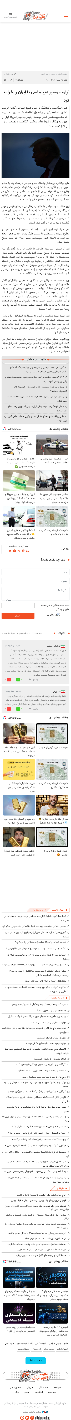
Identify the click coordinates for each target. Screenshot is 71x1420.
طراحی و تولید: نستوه (32, 1412)
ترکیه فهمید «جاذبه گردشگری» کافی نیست (46, 1043)
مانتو (66, 1343)
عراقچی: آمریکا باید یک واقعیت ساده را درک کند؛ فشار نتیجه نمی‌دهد (34, 1145)
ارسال (18, 616)
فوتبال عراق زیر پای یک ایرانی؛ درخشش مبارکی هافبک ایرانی (38, 1200)
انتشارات (39, 1392)
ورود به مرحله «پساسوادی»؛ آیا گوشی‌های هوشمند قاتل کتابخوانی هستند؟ (40, 389)
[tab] (59, 910)
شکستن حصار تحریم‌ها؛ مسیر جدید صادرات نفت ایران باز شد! (37, 1126)
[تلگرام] (22, 1418)
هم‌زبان (30, 1387)
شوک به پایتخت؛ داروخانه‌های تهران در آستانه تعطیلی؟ (41, 1071)
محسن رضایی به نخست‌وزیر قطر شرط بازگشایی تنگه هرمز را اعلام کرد (34, 926)
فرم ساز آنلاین (40, 1343)
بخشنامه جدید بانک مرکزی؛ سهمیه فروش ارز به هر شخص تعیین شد (34, 1171)
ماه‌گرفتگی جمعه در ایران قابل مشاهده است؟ (45, 981)
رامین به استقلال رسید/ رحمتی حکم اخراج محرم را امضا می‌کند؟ (37, 1133)
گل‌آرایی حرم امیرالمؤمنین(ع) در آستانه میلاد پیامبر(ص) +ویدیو (37, 1091)
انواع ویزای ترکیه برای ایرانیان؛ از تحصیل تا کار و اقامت (41, 1195)
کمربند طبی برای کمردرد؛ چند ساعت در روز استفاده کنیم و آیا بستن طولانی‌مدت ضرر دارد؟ (37, 1207)
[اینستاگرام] (32, 1418)
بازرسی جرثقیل (55, 1343)
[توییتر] (27, 1418)
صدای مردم (15, 1387)
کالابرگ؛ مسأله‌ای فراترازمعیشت (51, 1038)
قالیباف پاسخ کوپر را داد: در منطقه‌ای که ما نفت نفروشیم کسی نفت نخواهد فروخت (37, 1051)
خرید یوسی (9, 1343)
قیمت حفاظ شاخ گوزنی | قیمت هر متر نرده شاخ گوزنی (41, 1250)
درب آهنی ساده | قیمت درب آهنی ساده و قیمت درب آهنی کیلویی (36, 1244)
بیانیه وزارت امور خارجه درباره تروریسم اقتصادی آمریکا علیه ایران (37, 1016)
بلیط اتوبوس (23, 1349)
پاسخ (35, 679)
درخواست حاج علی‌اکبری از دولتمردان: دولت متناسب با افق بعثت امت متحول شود (35, 1030)
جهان (52, 74)
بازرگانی (60, 1188)
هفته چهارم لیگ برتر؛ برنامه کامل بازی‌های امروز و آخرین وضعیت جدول (38, 1109)
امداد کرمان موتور (24, 1343)
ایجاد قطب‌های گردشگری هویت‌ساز (50, 1059)
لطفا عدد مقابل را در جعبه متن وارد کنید (55, 607)
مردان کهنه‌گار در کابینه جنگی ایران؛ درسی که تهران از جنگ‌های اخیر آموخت (37, 409)
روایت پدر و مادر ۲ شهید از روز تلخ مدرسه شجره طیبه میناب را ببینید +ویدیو (36, 1084)
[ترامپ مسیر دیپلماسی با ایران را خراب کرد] (35, 155)
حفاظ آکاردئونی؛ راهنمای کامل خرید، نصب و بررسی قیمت (39, 1255)
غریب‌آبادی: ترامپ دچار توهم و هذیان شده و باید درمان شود (38, 1004)
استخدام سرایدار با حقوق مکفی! (51, 1011)
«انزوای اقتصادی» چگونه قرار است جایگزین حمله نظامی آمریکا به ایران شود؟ (35, 419)
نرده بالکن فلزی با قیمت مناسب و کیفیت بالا (45, 1238)
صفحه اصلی (62, 74)
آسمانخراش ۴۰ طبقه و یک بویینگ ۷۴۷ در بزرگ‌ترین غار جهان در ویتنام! (38, 957)
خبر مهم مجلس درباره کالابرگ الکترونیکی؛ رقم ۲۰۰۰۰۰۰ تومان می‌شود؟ (34, 965)
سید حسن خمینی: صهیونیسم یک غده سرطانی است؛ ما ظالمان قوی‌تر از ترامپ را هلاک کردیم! (38, 1164)
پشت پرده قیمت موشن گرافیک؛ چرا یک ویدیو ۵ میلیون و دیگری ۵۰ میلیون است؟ (37, 1225)
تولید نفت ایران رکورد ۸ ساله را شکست (48, 1022)
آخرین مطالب (57, 998)
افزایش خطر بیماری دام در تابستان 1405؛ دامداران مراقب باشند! (37, 1233)
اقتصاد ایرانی (62, 1349)
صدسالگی (43, 1387)
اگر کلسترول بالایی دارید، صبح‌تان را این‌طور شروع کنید (41, 1064)
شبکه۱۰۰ (57, 1387)
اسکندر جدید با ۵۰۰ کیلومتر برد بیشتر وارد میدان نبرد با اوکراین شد (35, 948)
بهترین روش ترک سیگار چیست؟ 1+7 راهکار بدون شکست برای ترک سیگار (37, 1216)
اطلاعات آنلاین (35, 15)
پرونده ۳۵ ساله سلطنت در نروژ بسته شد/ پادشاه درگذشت (39, 1139)
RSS (17, 1392)
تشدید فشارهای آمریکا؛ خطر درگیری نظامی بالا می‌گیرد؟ (40, 942)
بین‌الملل (44, 74)
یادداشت (52, 1392)
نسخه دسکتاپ (35, 1360)
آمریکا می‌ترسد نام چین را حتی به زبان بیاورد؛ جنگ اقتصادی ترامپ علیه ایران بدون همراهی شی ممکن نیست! (38, 369)
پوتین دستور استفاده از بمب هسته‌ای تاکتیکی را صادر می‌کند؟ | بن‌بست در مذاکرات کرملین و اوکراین (39, 973)
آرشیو (26, 1392)
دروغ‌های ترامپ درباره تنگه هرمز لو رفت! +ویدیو (44, 1077)
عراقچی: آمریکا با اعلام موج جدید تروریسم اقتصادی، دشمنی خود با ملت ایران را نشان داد (37, 989)
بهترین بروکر (49, 1349)
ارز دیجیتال (36, 1349)
